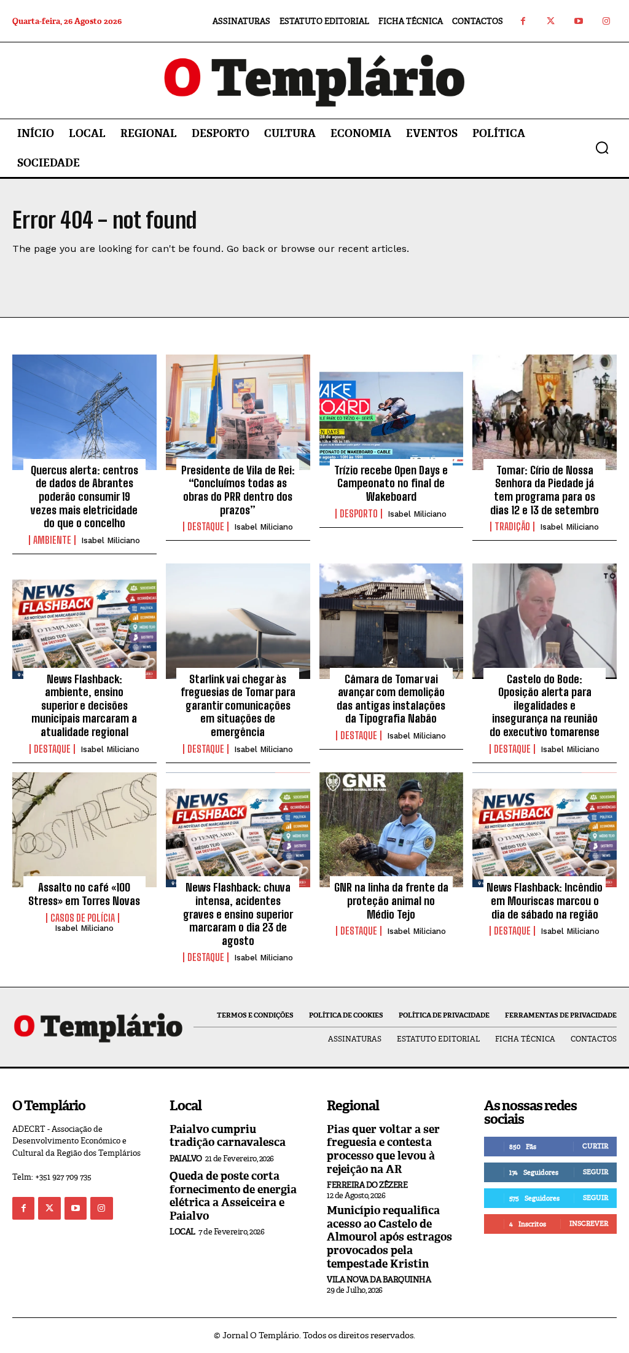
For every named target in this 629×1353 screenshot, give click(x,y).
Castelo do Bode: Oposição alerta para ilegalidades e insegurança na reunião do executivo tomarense (545, 705)
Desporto (359, 514)
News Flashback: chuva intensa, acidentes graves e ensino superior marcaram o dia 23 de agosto (238, 913)
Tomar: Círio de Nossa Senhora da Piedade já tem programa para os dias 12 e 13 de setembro (544, 490)
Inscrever (588, 1223)
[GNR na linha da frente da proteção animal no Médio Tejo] (391, 830)
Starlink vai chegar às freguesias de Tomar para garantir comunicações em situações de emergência (238, 705)
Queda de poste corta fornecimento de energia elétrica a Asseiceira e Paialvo (233, 1196)
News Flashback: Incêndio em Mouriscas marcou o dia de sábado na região (544, 900)
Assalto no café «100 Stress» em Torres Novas (84, 894)
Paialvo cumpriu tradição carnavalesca (228, 1136)
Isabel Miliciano (110, 540)
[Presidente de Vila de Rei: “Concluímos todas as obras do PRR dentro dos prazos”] (238, 412)
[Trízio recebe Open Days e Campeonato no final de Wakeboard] (391, 412)
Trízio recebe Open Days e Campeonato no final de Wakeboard (391, 483)
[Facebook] (523, 21)
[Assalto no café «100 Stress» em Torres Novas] (84, 830)
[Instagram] (606, 21)
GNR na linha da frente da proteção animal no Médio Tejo (391, 900)
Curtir (595, 1146)
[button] (602, 147)
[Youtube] (578, 21)
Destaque (205, 526)
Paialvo (186, 1158)
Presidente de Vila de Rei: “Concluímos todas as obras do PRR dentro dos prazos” (238, 490)
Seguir (595, 1171)
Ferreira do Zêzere (367, 1185)
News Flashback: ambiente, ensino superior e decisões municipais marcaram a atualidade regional (84, 705)
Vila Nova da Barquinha (379, 1279)
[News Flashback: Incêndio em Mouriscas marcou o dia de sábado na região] (544, 830)
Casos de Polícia (82, 918)
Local (182, 1231)
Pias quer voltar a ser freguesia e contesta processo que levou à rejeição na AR (383, 1149)
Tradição (512, 526)
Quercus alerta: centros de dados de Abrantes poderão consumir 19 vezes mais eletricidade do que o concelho (84, 496)
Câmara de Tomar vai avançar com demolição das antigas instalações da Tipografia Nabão (391, 699)
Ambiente (52, 540)
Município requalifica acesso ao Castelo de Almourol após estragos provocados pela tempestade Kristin (389, 1237)
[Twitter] (550, 21)
